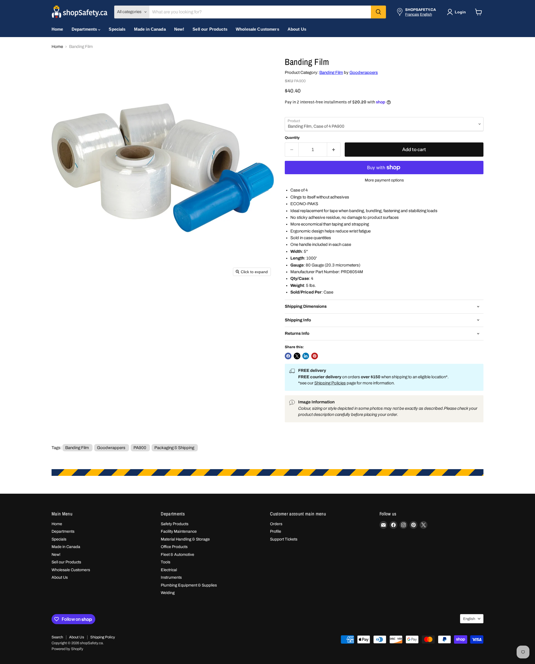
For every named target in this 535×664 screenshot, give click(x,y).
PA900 (139, 447)
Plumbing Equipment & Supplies (189, 585)
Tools (165, 562)
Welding (168, 593)
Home (57, 29)
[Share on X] (297, 356)
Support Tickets (283, 539)
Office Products (174, 547)
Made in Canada (150, 29)
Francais (412, 14)
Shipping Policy (102, 637)
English (426, 14)
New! (179, 29)
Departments (85, 29)
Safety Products (174, 524)
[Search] (378, 12)
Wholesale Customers (257, 29)
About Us (297, 29)
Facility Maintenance (179, 531)
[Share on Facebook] (288, 356)
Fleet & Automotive (177, 554)
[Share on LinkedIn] (305, 356)
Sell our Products (210, 29)
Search (57, 637)
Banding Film (331, 72)
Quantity (292, 137)
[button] (457, 12)
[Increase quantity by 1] (334, 149)
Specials (117, 29)
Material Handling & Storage (185, 539)
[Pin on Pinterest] (314, 356)
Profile (275, 531)
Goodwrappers (363, 72)
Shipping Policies (330, 383)
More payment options (384, 180)
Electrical (169, 570)
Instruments (171, 577)
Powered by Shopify (67, 649)
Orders (276, 524)
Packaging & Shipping (174, 447)
